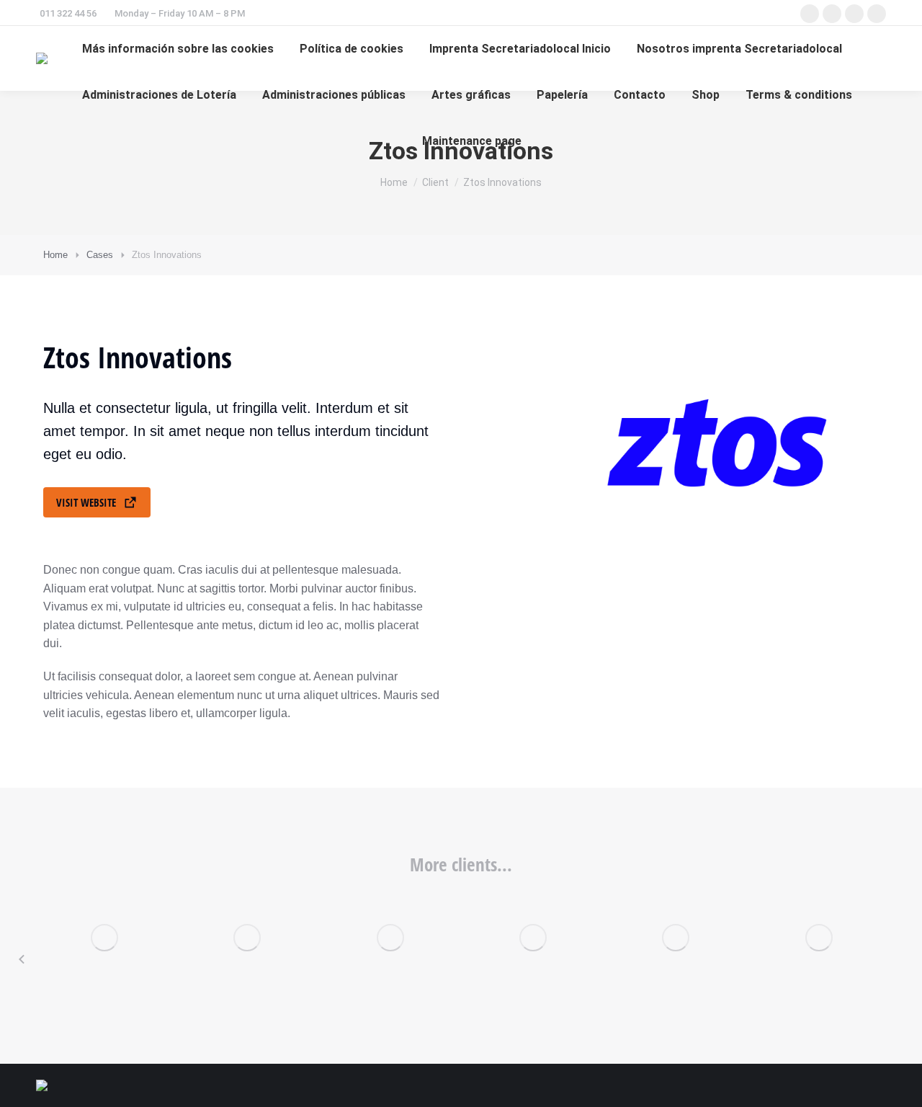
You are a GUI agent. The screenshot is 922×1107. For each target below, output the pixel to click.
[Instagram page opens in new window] (854, 13)
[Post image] (104, 937)
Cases (99, 254)
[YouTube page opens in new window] (876, 13)
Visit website (86, 502)
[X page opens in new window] (832, 13)
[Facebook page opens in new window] (809, 13)
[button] (21, 959)
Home (55, 254)
